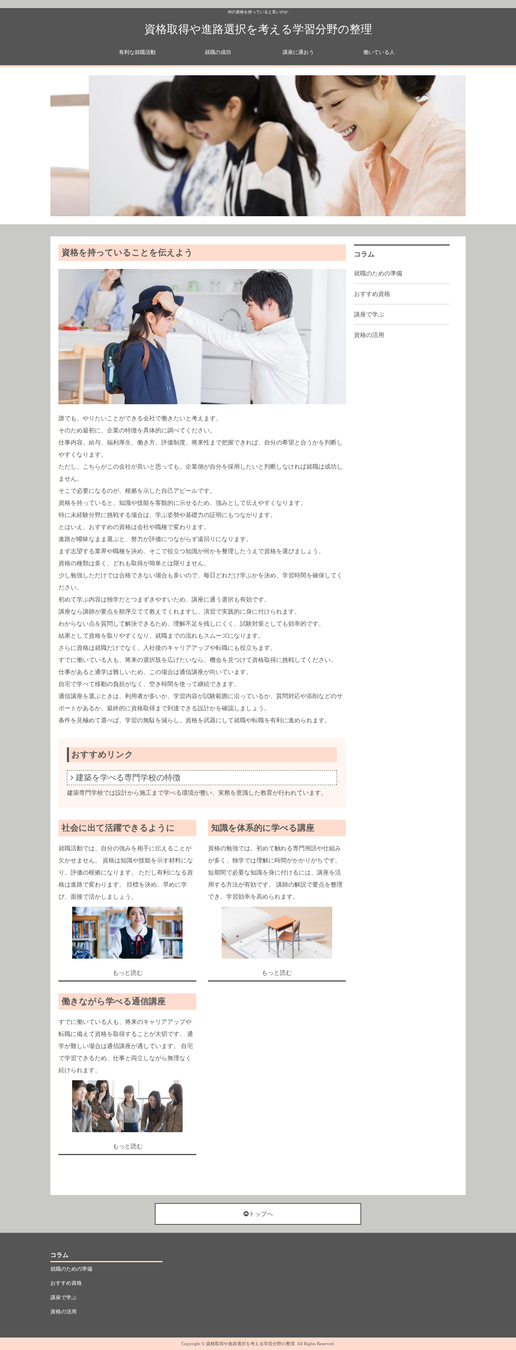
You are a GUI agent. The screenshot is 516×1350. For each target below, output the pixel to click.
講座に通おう (298, 52)
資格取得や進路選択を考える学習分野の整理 (258, 29)
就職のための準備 (378, 273)
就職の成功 (218, 52)
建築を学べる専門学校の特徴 (128, 777)
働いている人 (379, 52)
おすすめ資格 (372, 294)
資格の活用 (369, 335)
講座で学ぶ (369, 314)
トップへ (261, 1214)
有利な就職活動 (137, 52)
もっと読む (127, 973)
